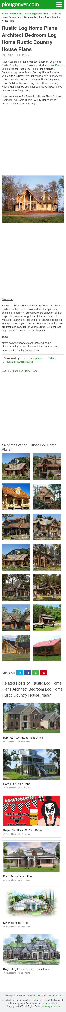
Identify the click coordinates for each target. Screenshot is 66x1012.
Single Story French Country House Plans (26, 969)
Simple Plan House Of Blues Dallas (22, 830)
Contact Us (19, 995)
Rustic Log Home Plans (24, 371)
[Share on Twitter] (19, 672)
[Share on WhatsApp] (35, 672)
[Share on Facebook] (27, 672)
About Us (56, 995)
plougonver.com (20, 4)
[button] (59, 4)
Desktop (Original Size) (20, 361)
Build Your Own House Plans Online (23, 737)
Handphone (35, 358)
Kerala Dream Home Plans (18, 876)
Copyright (31, 995)
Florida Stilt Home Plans (16, 784)
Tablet (51, 358)
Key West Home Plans (15, 922)
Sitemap (9, 995)
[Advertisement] (33, 141)
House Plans (7, 55)
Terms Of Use (44, 995)
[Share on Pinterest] (43, 672)
